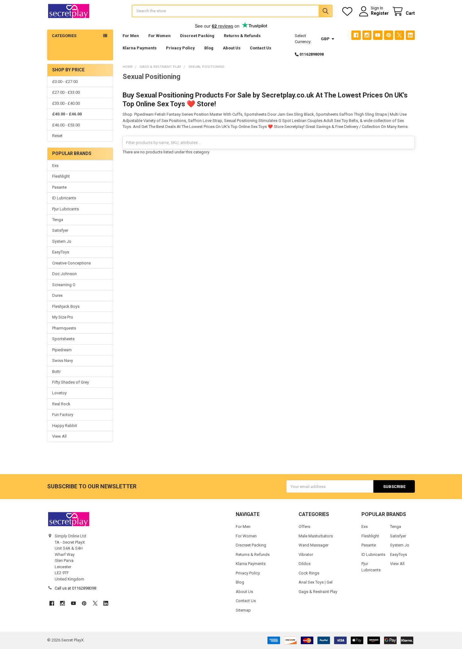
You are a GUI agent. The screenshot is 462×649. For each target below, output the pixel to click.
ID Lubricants (64, 198)
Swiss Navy (62, 360)
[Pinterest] (388, 35)
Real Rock (61, 404)
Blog (208, 48)
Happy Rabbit (64, 425)
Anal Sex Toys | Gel (316, 582)
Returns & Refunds (242, 35)
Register (380, 13)
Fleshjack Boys (66, 306)
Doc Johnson (64, 273)
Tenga (57, 219)
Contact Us (260, 48)
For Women (159, 35)
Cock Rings (309, 573)
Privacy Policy (180, 48)
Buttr (56, 371)
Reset (57, 135)
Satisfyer (60, 230)
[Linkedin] (410, 35)
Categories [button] (64, 35)
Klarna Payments (140, 48)
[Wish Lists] (348, 11)
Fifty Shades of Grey (70, 382)
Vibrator (306, 554)
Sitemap (243, 610)
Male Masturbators (316, 536)
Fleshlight (61, 176)
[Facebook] (355, 35)
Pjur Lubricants (65, 209)
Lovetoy (59, 393)
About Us (231, 48)
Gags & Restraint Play (318, 591)
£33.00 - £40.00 (66, 103)
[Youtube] (377, 35)
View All (59, 436)
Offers (304, 526)
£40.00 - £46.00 (67, 114)
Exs (55, 165)
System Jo (61, 241)
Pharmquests (64, 328)
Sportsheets (63, 338)
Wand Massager (313, 545)
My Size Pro (62, 317)
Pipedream (62, 349)
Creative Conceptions (71, 263)
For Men (131, 35)
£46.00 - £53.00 (66, 125)
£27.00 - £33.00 (66, 92)
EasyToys (60, 252)
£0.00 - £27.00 (65, 81)
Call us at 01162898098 (75, 588)
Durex (57, 295)
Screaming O (63, 284)
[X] (399, 35)
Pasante (59, 187)
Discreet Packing (197, 35)
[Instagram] (366, 35)
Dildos (305, 563)
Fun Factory (62, 414)
